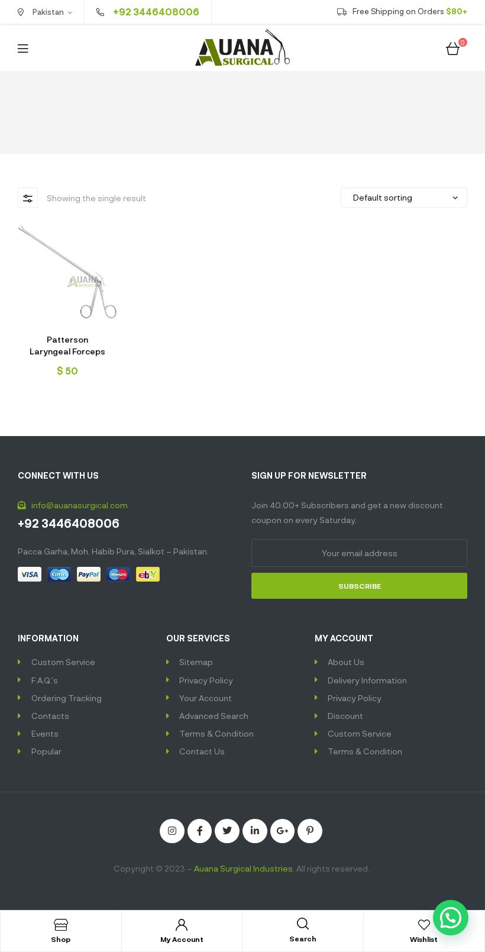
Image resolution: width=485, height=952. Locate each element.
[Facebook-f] (199, 831)
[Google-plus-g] (282, 831)
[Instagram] (172, 831)
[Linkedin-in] (254, 831)
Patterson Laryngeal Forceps (67, 345)
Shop (60, 939)
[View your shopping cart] (453, 47)
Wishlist (424, 939)
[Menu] (23, 48)
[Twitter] (227, 831)
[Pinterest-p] (310, 831)
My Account (181, 939)
